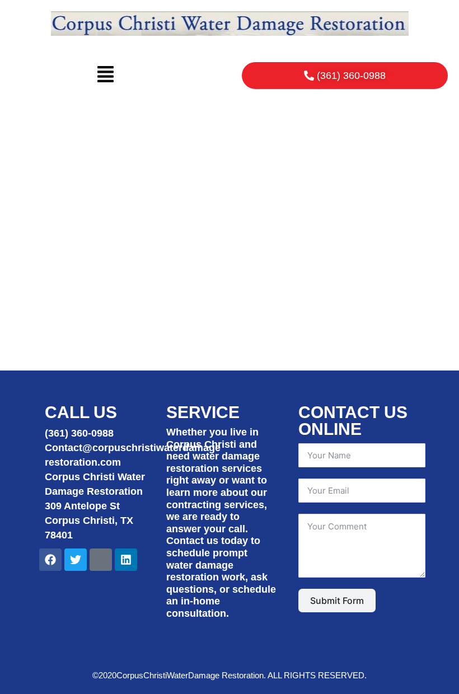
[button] (105, 75)
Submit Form (337, 600)
